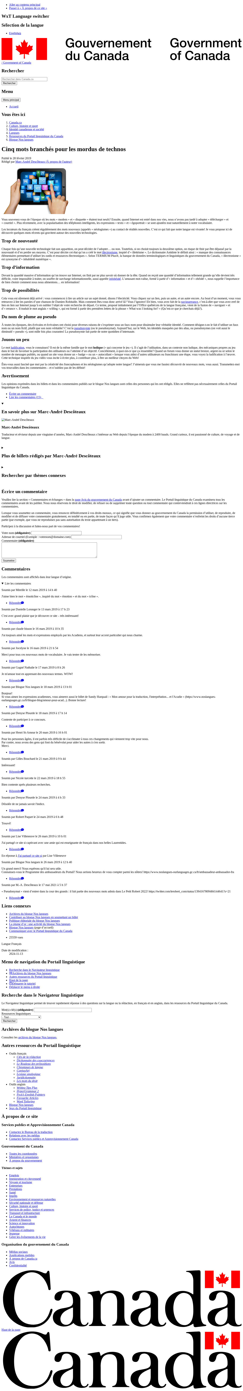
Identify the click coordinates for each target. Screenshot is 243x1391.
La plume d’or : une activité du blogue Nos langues (39, 924)
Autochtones (16, 1226)
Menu (11, 99)
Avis (12, 1262)
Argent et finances (20, 1219)
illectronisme (109, 252)
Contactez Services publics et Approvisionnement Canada (43, 1138)
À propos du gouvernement (25, 1160)
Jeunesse (14, 1233)
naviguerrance (189, 301)
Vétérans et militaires (21, 1230)
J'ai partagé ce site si (30, 855)
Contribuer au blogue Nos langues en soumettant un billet (43, 917)
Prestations (15, 1189)
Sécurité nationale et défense (26, 1202)
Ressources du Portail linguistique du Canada (36, 136)
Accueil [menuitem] (13, 106)
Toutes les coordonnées (23, 1153)
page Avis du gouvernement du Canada (98, 499)
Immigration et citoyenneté (25, 1178)
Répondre (15, 602)
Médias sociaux (18, 1251)
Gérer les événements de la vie (27, 1237)
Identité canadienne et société (26, 129)
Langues (14, 132)
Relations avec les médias (24, 1135)
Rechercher (9, 1021)
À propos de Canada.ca (23, 1258)
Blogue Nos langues (21, 139)
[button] (34, 969)
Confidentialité (18, 1265)
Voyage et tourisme (20, 1182)
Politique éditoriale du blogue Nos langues (34, 920)
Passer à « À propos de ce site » (28, 8)
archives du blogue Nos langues (37, 1037)
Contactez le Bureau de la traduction (31, 1132)
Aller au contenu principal (24, 4)
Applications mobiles (21, 1255)
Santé (12, 1192)
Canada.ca (15, 122)
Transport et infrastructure (24, 1213)
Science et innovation (22, 1223)
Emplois (14, 1175)
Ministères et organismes (24, 1157)
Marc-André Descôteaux (43, 161)
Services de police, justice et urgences (31, 1209)
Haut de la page (11, 1329)
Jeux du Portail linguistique (25, 1108)
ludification (17, 347)
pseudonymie (82, 328)
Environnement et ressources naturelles (32, 1199)
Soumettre (8, 560)
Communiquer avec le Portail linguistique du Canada (40, 931)
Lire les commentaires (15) (26, 397)
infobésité (115, 278)
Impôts (13, 1195)
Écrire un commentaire (22, 393)
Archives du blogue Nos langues (28, 913)
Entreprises (15, 1185)
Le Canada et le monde (23, 1216)
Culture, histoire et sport (23, 126)
